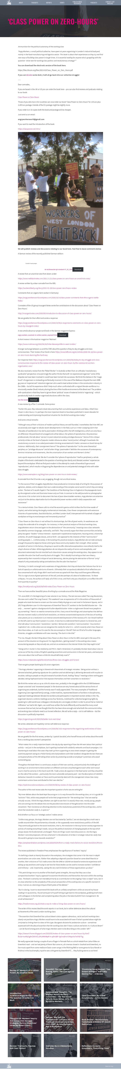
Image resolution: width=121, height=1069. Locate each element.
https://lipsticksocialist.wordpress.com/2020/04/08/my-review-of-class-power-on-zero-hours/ (54, 785)
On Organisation (69, 986)
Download (77, 269)
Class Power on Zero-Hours (28, 97)
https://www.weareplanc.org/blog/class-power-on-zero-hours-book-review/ (47, 474)
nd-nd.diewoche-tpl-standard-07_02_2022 (58, 269)
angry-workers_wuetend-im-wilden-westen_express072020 (37, 335)
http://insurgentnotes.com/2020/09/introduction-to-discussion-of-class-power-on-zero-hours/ (55, 313)
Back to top (109, 1066)
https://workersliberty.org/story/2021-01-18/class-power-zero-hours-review (47, 288)
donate (29, 75)
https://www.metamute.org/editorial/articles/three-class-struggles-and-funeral (48, 660)
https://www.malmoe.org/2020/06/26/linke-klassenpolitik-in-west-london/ (47, 344)
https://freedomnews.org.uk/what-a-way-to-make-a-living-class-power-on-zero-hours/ (51, 903)
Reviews (36, 961)
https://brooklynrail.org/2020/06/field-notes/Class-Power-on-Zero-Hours (46, 586)
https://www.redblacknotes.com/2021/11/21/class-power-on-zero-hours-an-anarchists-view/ (54, 278)
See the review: (23, 400)
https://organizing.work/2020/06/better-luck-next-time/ (39, 719)
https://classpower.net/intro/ (29, 129)
